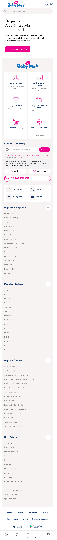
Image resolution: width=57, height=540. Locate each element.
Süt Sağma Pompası (12, 366)
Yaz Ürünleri (9, 265)
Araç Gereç (8, 222)
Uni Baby (7, 341)
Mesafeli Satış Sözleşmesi (13, 469)
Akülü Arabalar (10, 226)
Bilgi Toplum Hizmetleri (13, 482)
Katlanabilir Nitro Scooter (13, 405)
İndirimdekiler (9, 447)
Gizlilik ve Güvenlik (11, 486)
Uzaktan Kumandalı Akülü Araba (17, 409)
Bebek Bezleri (9, 269)
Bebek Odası (9, 235)
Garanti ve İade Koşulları (13, 490)
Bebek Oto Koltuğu (11, 218)
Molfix (6, 333)
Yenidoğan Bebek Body (13, 426)
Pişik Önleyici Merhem (12, 396)
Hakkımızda (9, 464)
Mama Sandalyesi (11, 248)
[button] (6, 535)
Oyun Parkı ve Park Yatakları (15, 243)
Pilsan (6, 303)
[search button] (5, 11)
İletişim (7, 460)
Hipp (6, 328)
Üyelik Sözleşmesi (11, 499)
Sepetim (7, 456)
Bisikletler (8, 252)
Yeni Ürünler (9, 443)
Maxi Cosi (7, 298)
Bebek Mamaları (10, 239)
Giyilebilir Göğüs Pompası (14, 371)
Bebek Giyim (9, 230)
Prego (6, 345)
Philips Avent (9, 320)
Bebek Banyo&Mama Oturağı (15, 384)
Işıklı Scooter (9, 401)
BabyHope (8, 337)
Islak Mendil (8, 273)
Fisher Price (8, 350)
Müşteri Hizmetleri (11, 452)
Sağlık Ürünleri (10, 260)
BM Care (7, 324)
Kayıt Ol (44, 149)
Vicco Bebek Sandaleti (12, 422)
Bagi (6, 294)
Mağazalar (41, 171)
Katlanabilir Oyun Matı (13, 414)
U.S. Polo (7, 307)
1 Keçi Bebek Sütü (10, 392)
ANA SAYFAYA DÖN (18, 49)
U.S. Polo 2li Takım (11, 418)
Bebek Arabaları (10, 213)
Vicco (6, 311)
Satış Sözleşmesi (10, 494)
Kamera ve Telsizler (11, 256)
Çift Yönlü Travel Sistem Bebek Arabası (19, 379)
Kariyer (7, 473)
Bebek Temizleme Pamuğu (14, 388)
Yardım (17, 171)
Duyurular (8, 477)
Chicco (6, 290)
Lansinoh (7, 316)
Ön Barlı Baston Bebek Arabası (16, 375)
